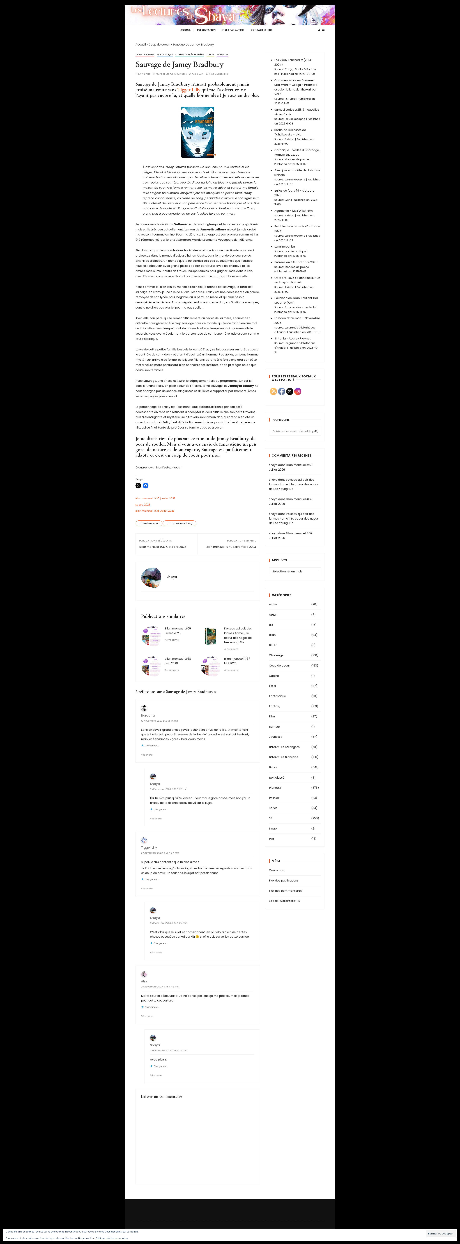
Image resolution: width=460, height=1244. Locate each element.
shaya (200, 74)
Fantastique (165, 54)
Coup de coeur (159, 44)
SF (270, 818)
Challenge (276, 655)
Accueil (185, 30)
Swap (273, 828)
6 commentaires (218, 74)
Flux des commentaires (285, 891)
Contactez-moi (262, 30)
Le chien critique (295, 251)
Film (272, 716)
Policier (274, 798)
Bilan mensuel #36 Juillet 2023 (154, 511)
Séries (273, 808)
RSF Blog (290, 99)
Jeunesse (275, 737)
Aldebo (289, 139)
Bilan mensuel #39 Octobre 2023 (162, 547)
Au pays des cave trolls (300, 307)
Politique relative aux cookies (112, 1238)
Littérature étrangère (189, 54)
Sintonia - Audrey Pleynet (292, 338)
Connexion (276, 870)
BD (271, 625)
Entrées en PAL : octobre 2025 (295, 262)
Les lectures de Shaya (230, 15)
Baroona (148, 715)
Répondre (147, 754)
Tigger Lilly (188, 90)
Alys (144, 981)
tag (271, 839)
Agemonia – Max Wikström (293, 211)
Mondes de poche (297, 159)
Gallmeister (151, 523)
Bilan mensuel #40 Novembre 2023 (231, 547)
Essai (272, 686)
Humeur (274, 727)
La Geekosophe (295, 119)
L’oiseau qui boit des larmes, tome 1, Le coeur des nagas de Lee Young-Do (294, 484)
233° (288, 200)
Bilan (272, 635)
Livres (210, 54)
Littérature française (283, 757)
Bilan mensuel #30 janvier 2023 (155, 498)
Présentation (206, 30)
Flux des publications (284, 880)
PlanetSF (222, 54)
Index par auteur (233, 30)
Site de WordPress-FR (284, 901)
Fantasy (274, 706)
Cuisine (274, 676)
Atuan (273, 615)
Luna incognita (284, 246)
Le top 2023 (142, 504)
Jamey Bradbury (181, 523)
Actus (273, 604)
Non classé (277, 778)
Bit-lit (273, 645)
